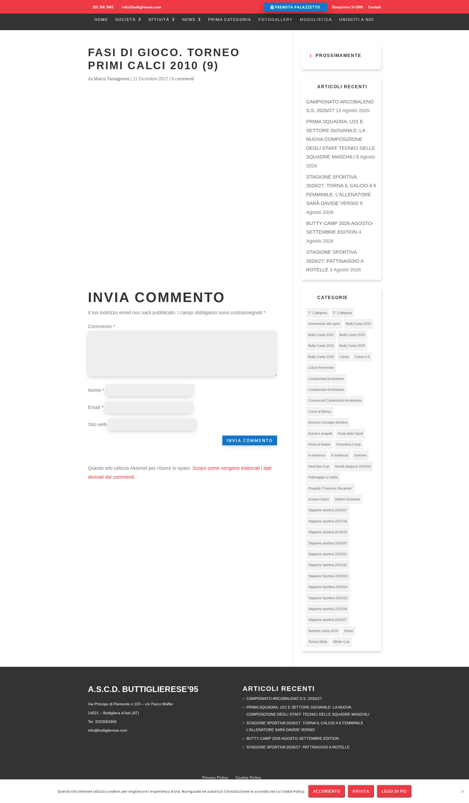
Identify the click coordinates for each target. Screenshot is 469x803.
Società (125, 20)
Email (95, 407)
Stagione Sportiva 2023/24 (328, 587)
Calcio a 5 (362, 357)
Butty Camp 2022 (321, 335)
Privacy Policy (215, 777)
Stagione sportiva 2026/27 (327, 620)
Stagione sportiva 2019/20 (327, 543)
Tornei (348, 631)
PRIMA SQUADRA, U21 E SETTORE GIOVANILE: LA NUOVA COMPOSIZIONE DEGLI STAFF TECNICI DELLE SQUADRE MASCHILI (340, 139)
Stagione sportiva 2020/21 (327, 554)
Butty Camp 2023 (352, 335)
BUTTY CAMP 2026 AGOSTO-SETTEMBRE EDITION (292, 738)
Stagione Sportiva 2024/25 (328, 598)
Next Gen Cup (318, 466)
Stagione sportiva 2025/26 (327, 609)
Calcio (344, 357)
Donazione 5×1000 (347, 7)
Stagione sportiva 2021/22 (327, 565)
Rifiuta (361, 791)
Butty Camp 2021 (358, 324)
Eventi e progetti (320, 434)
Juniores (360, 455)
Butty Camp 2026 (321, 357)
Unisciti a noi (356, 20)
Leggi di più (394, 791)
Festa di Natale (319, 444)
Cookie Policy (248, 777)
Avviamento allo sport (324, 324)
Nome (96, 390)
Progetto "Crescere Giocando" (330, 488)
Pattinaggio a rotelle (323, 477)
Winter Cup (341, 642)
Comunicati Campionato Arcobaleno (335, 400)
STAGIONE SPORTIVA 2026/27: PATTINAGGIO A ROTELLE (334, 260)
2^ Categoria (342, 313)
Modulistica (316, 20)
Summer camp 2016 (323, 631)
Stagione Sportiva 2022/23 (328, 576)
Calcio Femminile (321, 368)
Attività (158, 20)
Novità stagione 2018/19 (353, 466)
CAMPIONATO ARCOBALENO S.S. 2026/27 (284, 698)
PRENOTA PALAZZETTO (297, 7)
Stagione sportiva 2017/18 (327, 521)
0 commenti (183, 79)
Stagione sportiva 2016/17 (327, 510)
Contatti (374, 7)
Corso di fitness (319, 412)
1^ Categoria (317, 313)
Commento (101, 326)
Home (101, 20)
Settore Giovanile (347, 499)
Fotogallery (275, 20)
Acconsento (326, 791)
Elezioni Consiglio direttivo (328, 422)
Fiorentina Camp (348, 444)
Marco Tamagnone (112, 79)
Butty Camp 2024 (321, 346)
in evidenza (316, 455)
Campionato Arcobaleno (326, 379)
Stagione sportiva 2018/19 (327, 532)
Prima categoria (229, 20)
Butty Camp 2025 (352, 346)
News (188, 20)
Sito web (97, 424)
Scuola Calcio (318, 499)
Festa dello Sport (350, 434)
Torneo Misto (317, 642)
